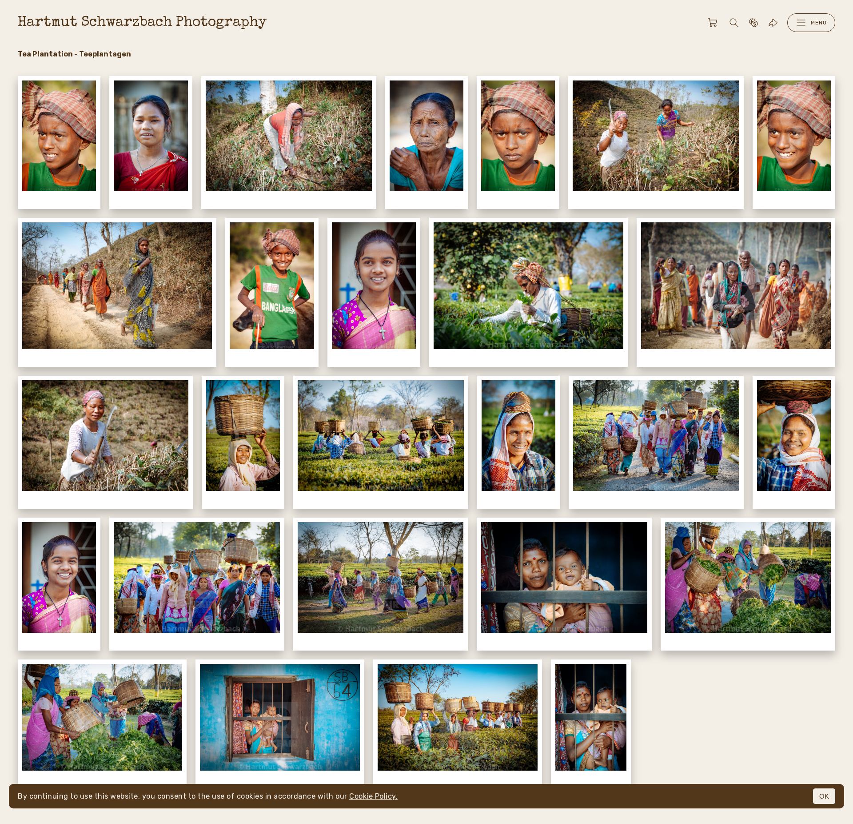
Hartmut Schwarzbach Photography (142, 23)
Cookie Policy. (373, 796)
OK (824, 796)
